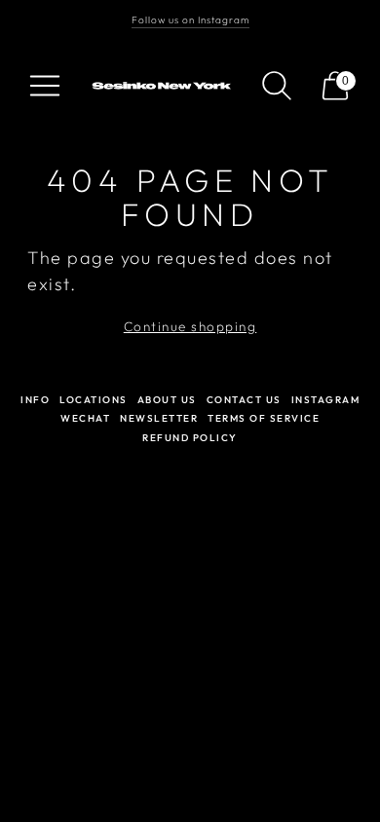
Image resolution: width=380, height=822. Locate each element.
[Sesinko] (164, 86)
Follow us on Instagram (190, 20)
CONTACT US (244, 399)
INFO (35, 399)
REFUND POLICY (190, 437)
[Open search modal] (276, 85)
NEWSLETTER (159, 418)
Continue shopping (190, 326)
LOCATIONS (93, 399)
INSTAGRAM (326, 399)
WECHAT (85, 418)
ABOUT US (167, 399)
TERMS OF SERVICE (264, 418)
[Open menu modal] (45, 85)
